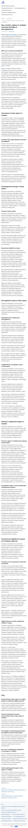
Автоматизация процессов (8, 6)
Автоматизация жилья (7, 14)
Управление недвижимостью (8, 12)
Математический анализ (19, 820)
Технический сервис (6, 10)
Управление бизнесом (7, 8)
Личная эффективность (20, 8)
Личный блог (9, 18)
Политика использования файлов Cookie (11, 810)
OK (16, 826)
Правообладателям (5, 814)
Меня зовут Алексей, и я (12, 34)
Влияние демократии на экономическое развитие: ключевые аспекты (12, 796)
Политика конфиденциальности (9, 812)
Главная (3, 18)
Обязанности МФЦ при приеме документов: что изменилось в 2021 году (14, 789)
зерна (2, 65)
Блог (2, 804)
